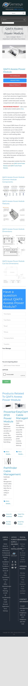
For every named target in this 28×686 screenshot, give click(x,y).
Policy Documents (5, 576)
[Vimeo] (15, 568)
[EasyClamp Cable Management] (20, 406)
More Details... (8, 453)
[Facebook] (12, 562)
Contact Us (5, 581)
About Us (5, 546)
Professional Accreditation (5, 554)
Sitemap (5, 611)
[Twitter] (15, 562)
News (5, 600)
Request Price (15, 80)
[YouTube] (12, 568)
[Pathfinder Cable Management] (7, 461)
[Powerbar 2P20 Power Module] (7, 406)
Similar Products (15, 85)
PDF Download (15, 76)
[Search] (24, 19)
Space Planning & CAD (5, 591)
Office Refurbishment (5, 585)
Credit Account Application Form (5, 605)
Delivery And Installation (5, 559)
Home (5, 544)
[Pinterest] (15, 565)
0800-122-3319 (18, 9)
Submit (6, 381)
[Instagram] (12, 565)
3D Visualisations (5, 596)
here (22, 109)
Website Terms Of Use (5, 571)
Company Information (5, 550)
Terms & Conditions (5, 565)
